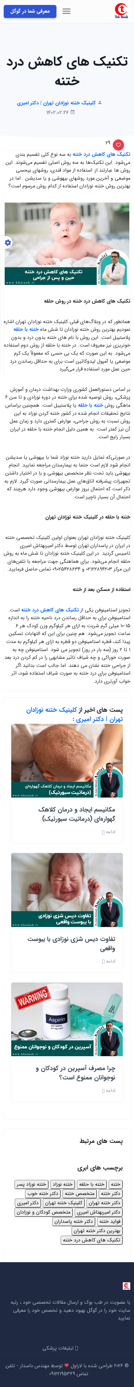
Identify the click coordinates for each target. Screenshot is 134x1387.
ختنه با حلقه (91, 1184)
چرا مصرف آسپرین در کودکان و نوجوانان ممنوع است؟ (75, 1072)
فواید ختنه (109, 1221)
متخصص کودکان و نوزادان (43, 1212)
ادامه (109, 832)
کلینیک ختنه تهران (63, 1203)
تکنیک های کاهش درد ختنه (91, 1240)
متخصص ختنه (79, 1193)
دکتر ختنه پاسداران (74, 1221)
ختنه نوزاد (63, 1184)
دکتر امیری (28, 1203)
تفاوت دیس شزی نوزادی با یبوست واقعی (71, 943)
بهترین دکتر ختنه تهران (97, 1231)
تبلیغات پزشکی (58, 1348)
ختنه (115, 1184)
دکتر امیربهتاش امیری (98, 1212)
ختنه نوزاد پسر (31, 1184)
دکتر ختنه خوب (42, 1193)
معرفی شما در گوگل (30, 11)
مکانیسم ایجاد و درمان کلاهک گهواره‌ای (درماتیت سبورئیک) (76, 814)
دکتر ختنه (110, 1193)
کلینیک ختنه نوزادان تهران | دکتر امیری (74, 714)
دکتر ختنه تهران (104, 1203)
